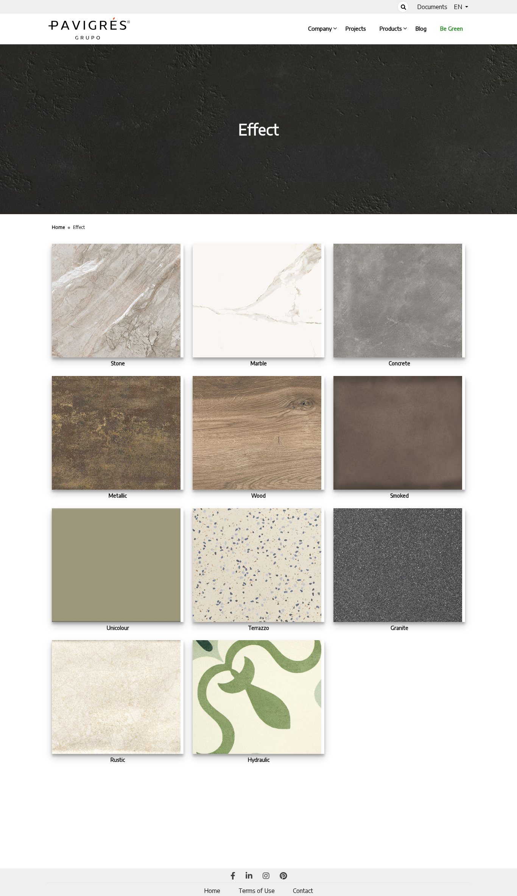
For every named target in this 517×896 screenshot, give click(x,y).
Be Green (451, 28)
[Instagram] (266, 876)
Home (212, 890)
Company (321, 28)
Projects (357, 28)
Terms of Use (256, 890)
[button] (461, 7)
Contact (303, 890)
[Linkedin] (249, 876)
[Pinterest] (283, 876)
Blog (423, 28)
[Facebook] (232, 876)
